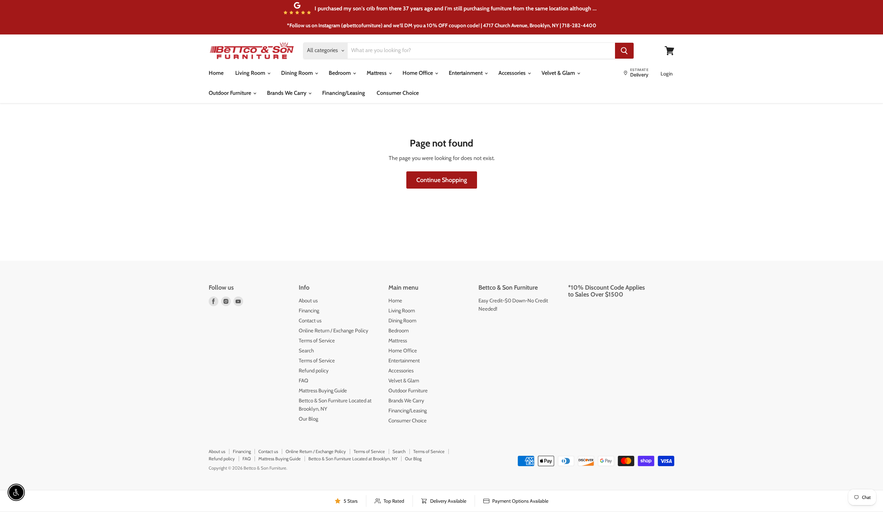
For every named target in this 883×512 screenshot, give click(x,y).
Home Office (418, 73)
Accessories (512, 73)
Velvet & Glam (559, 73)
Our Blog (308, 419)
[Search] (624, 51)
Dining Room (297, 73)
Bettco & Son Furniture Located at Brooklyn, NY (352, 458)
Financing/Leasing (343, 93)
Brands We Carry (287, 93)
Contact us (310, 321)
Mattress (377, 73)
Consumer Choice (398, 93)
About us (308, 301)
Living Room (251, 73)
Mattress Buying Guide (323, 391)
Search (306, 351)
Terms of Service (317, 341)
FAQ (303, 381)
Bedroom (340, 73)
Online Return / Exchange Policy (333, 331)
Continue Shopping (441, 180)
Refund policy (314, 371)
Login (667, 74)
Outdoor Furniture (230, 93)
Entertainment (466, 73)
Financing (309, 311)
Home (216, 73)
